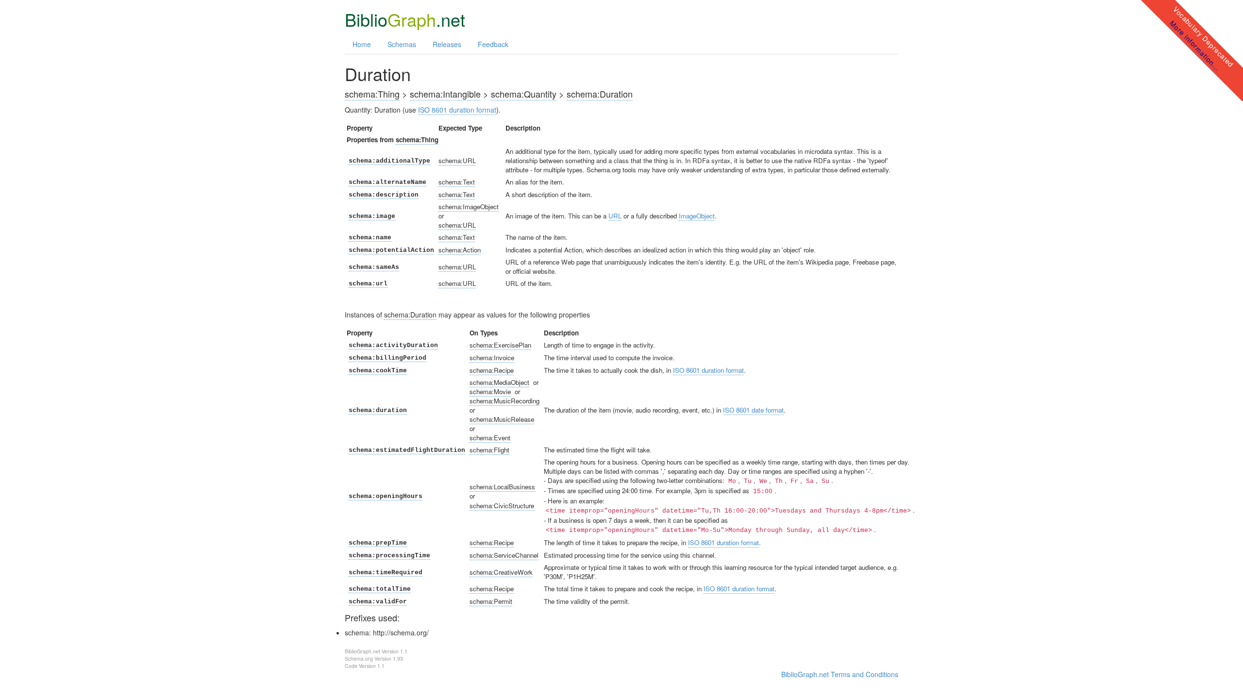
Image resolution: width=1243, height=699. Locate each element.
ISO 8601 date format (753, 410)
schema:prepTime (378, 543)
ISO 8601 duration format (457, 110)
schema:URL (457, 160)
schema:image (372, 216)
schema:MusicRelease (502, 419)
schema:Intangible (445, 93)
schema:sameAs (374, 267)
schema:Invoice (492, 357)
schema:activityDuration (393, 345)
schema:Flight (489, 449)
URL (615, 215)
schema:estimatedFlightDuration (407, 450)
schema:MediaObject (499, 382)
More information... (1195, 45)
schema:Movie (490, 391)
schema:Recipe (492, 370)
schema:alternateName (387, 182)
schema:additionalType (389, 161)
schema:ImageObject (468, 206)
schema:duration (378, 410)
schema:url (368, 283)
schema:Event (490, 437)
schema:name (370, 237)
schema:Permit (491, 601)
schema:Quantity (523, 93)
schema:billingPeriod (387, 358)
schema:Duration (600, 93)
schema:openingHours (385, 496)
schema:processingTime (389, 555)
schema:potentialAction (391, 250)
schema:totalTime (380, 589)
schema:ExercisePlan (500, 345)
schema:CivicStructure (502, 505)
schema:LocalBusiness (502, 486)
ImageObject (697, 215)
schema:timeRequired (385, 572)
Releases (447, 44)
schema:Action (459, 249)
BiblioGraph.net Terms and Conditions (839, 674)
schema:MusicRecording (504, 400)
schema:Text (456, 181)
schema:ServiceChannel (504, 555)
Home (362, 44)
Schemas (401, 44)
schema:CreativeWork (501, 572)
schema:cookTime (378, 370)
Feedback (493, 44)
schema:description (384, 195)
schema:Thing (372, 93)
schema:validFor (378, 601)
